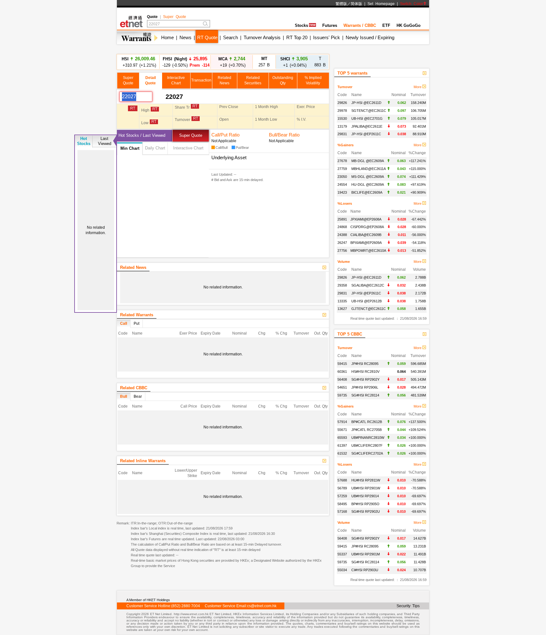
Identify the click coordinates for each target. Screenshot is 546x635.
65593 (342, 437)
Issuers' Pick (326, 37)
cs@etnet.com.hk (261, 606)
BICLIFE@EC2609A (366, 192)
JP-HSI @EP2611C (366, 134)
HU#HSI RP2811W (365, 480)
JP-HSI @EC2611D (366, 103)
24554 (342, 184)
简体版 (356, 4)
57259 (342, 496)
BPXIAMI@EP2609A (366, 243)
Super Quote (174, 17)
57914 (342, 422)
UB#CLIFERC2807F (367, 445)
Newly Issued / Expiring (370, 37)
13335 (342, 301)
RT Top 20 (296, 37)
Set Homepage (381, 4)
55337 (342, 554)
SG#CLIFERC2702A (367, 453)
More (418, 87)
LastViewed (104, 141)
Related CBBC (133, 387)
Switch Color (411, 4)
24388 (342, 235)
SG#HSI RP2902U (365, 511)
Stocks (301, 25)
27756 (342, 250)
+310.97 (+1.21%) (138, 62)
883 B (320, 61)
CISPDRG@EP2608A (367, 227)
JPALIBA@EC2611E (366, 126)
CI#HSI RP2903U (364, 570)
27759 (342, 169)
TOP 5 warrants (352, 73)
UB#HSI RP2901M (365, 554)
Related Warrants (136, 314)
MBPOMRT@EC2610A (368, 250)
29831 (342, 134)
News (185, 37)
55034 (342, 570)
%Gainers (345, 145)
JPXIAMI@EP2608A (365, 219)
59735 (342, 395)
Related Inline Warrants (143, 460)
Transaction (201, 80)
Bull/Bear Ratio (284, 134)
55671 (342, 430)
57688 (342, 480)
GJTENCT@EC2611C (368, 309)
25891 (342, 219)
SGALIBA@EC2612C (367, 285)
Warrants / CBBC (359, 25)
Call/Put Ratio (225, 134)
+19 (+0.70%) (232, 62)
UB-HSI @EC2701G (367, 118)
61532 (342, 453)
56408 (342, 379)
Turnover (344, 87)
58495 (342, 504)
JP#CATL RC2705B (366, 430)
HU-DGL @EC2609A (367, 184)
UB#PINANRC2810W (367, 437)
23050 (342, 176)
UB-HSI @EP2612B (366, 301)
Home (167, 37)
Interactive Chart (188, 148)
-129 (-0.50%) (185, 62)
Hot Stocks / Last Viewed (141, 135)
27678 (342, 161)
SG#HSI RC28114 (365, 395)
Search (230, 37)
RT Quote (207, 37)
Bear (138, 396)
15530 (342, 118)
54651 (342, 387)
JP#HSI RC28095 (365, 364)
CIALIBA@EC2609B (365, 235)
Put (136, 323)
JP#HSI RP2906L (364, 387)
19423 (342, 192)
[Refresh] (159, 97)
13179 (342, 126)
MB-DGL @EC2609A (367, 161)
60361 (342, 371)
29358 (342, 285)
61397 (342, 445)
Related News (133, 267)
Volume (343, 261)
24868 (342, 227)
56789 (342, 488)
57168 (342, 511)
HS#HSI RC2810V (365, 371)
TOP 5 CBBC (349, 334)
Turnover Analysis (262, 37)
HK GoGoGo (409, 25)
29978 (342, 110)
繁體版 (341, 4)
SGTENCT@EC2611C (368, 110)
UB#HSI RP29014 (365, 496)
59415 (342, 364)
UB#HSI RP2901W (365, 488)
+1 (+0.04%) (294, 62)
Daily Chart (155, 148)
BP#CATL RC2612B (366, 422)
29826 (342, 103)
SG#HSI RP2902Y (365, 379)
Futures (329, 25)
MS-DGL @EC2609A (367, 176)
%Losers (344, 203)
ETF (386, 25)
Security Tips (408, 606)
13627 (342, 309)
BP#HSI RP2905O (365, 504)
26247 (342, 243)
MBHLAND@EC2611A (368, 169)
